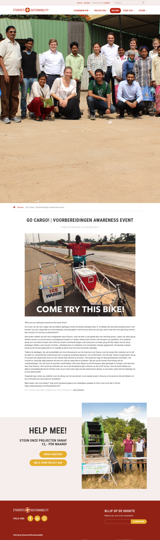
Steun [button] (142, 10)
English (107, 2)
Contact (87, 2)
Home (79, 2)
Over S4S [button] (128, 10)
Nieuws (115, 10)
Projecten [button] (100, 10)
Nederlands (97, 2)
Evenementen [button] (81, 10)
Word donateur (53, 454)
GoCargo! (78, 390)
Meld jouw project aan (48, 462)
